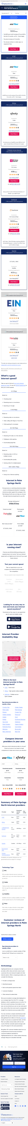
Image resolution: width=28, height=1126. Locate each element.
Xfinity (14, 103)
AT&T (14, 56)
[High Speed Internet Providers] (7, 4)
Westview (5, 729)
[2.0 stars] (12, 81)
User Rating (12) (14, 355)
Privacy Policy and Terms (17, 1118)
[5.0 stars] (18, 81)
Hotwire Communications (14, 330)
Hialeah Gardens (7, 714)
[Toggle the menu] (25, 4)
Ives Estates (18, 726)
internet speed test (20, 385)
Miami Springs (18, 709)
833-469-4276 (16, 184)
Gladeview (17, 722)
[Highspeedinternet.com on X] (18, 1106)
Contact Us (17, 1101)
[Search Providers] (11, 1084)
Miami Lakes (6, 709)
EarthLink (14, 199)
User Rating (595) (13, 177)
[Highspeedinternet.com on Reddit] (22, 1106)
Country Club (6, 707)
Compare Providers (4, 1079)
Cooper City (18, 712)
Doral (16, 717)
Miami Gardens (6, 724)
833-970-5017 (16, 285)
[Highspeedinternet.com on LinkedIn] (25, 1106)
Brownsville (18, 729)
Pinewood (17, 714)
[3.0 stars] (14, 81)
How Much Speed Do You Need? (7, 1098)
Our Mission (17, 1098)
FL (5, 1047)
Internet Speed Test (4, 1096)
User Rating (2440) (14, 130)
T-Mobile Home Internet (14, 150)
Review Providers (4, 1081)
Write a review (7, 939)
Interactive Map (14, 658)
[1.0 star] (10, 81)
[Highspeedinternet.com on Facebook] (15, 1106)
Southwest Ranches (20, 719)
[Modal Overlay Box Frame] (14, 1061)
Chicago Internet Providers (20, 1081)
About (16, 1096)
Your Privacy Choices (6, 1120)
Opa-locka (5, 722)
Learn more (14, 358)
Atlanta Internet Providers (19, 1091)
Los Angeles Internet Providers (20, 1079)
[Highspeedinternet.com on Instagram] (20, 1106)
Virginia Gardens (19, 724)
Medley (4, 719)
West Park (17, 731)
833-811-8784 (16, 234)
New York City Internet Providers (21, 1086)
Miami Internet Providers (19, 1088)
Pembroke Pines (7, 726)
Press (16, 1103)
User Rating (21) (14, 321)
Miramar (5, 712)
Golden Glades (19, 707)
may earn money (5, 1)
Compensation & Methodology (6, 1118)
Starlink (14, 251)
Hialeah (4, 717)
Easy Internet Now (14, 293)
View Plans (12, 49)
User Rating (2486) (14, 83)
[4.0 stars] (16, 81)
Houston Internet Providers (20, 1084)
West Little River (7, 731)
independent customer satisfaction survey (11, 365)
